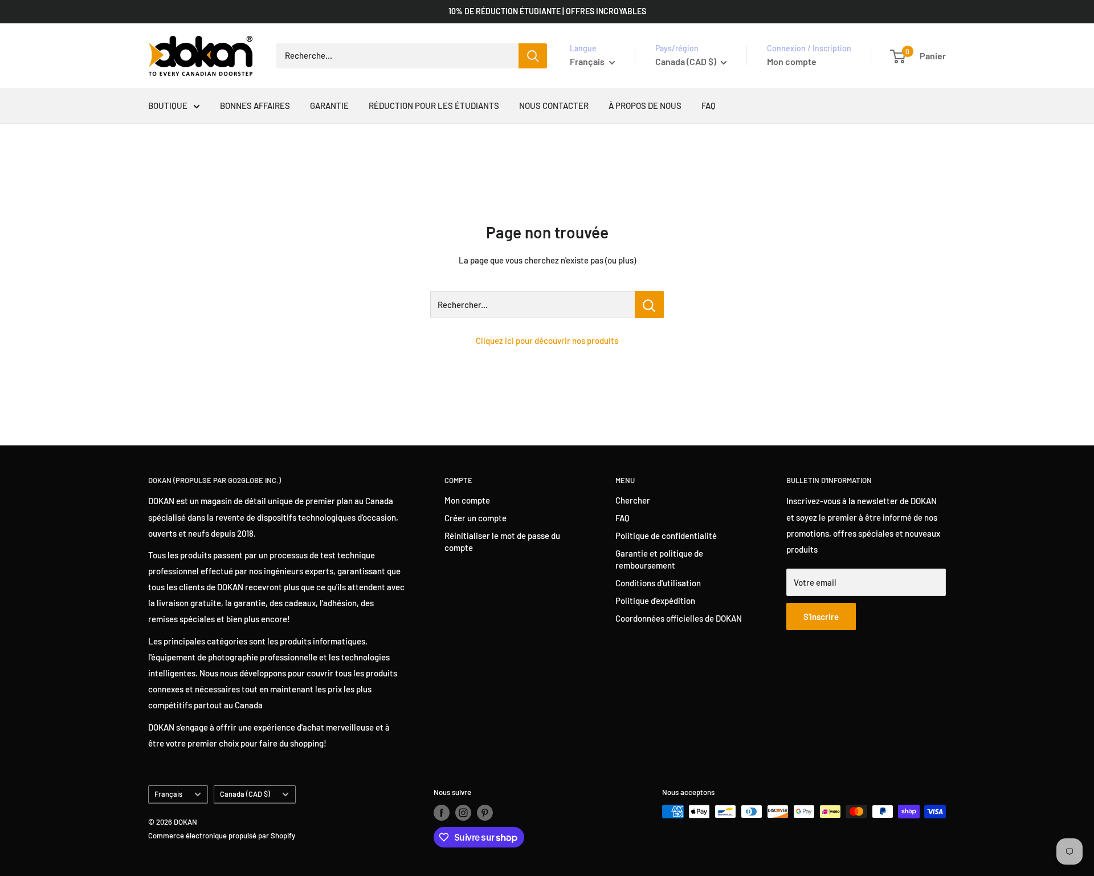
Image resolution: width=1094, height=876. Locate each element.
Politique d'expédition (655, 600)
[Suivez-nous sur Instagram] (463, 813)
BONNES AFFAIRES (255, 105)
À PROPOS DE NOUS (645, 105)
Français (168, 793)
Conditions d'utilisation (658, 583)
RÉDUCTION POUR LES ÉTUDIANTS (434, 105)
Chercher (632, 500)
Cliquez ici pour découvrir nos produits (547, 340)
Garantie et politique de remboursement (659, 559)
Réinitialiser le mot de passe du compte (502, 541)
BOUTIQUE (167, 105)
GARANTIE (329, 105)
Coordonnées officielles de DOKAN (678, 618)
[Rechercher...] (649, 304)
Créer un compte (475, 518)
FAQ (708, 105)
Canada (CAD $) (245, 793)
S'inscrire (821, 616)
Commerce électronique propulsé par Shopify (221, 835)
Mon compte (792, 61)
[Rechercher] (533, 55)
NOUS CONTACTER (554, 105)
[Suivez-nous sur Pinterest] (485, 813)
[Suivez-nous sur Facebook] (442, 813)
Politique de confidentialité (666, 535)
